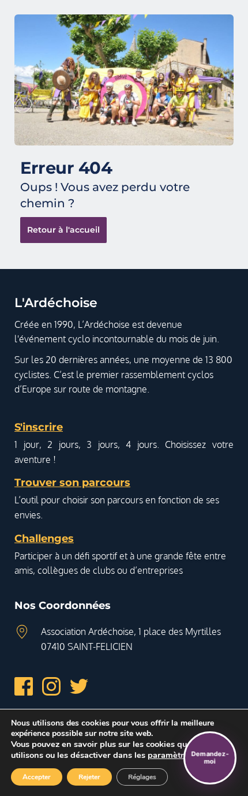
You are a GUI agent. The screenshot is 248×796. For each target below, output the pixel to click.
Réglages (142, 777)
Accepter (36, 777)
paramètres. (171, 755)
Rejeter (89, 777)
